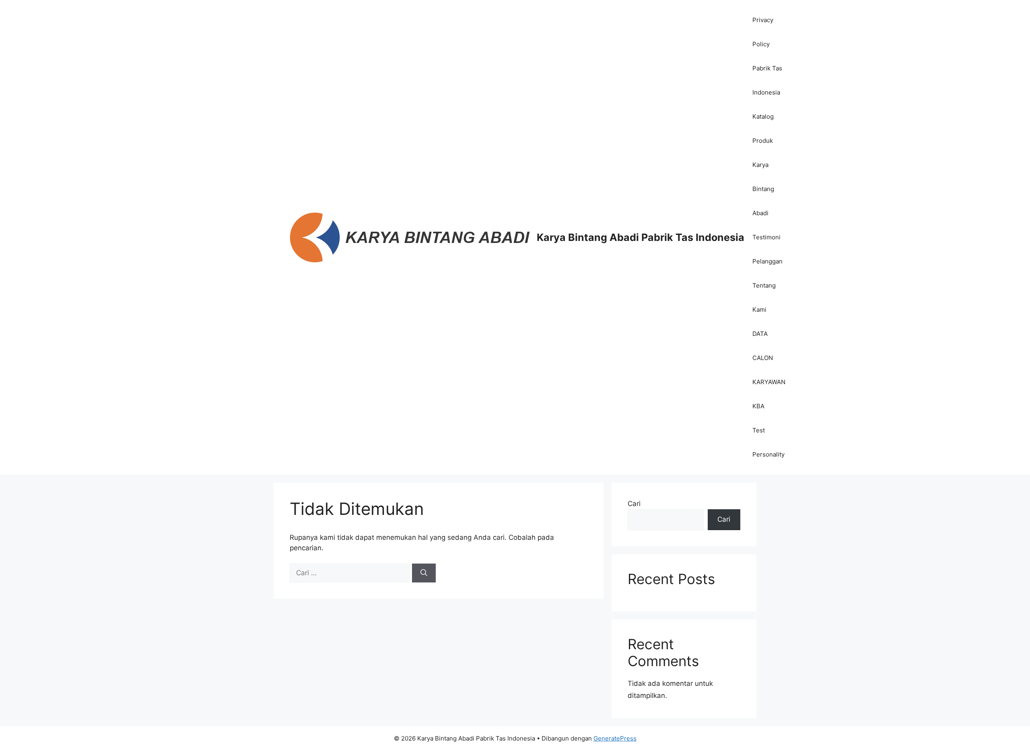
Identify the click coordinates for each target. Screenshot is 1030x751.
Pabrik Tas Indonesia (767, 80)
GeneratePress (615, 738)
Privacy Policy (762, 32)
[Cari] (424, 573)
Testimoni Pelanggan (767, 249)
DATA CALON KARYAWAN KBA (768, 370)
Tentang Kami (764, 297)
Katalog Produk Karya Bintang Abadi (763, 165)
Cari (634, 504)
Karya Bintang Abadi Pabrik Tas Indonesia (640, 237)
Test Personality (768, 442)
